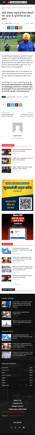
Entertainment (5, 172)
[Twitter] (12, 27)
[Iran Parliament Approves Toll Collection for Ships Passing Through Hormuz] (6, 251)
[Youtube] (23, 427)
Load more (17, 284)
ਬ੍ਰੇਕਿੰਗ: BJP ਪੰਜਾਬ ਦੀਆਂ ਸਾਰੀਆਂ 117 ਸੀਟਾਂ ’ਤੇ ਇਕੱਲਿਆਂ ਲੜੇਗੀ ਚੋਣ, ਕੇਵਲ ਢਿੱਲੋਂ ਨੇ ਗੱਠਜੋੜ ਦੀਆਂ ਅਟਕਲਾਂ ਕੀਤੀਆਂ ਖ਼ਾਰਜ (23, 268)
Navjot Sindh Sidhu (11, 96)
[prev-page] (3, 176)
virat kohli (25, 96)
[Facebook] (8, 27)
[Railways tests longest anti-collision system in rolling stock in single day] (6, 323)
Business (4, 154)
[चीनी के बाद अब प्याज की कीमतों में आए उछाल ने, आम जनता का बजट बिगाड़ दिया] (6, 152)
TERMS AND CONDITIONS (17, 409)
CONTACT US (17, 403)
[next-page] (5, 176)
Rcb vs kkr (19, 96)
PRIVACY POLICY (17, 406)
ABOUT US (17, 400)
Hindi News (8, 7)
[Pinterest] (16, 27)
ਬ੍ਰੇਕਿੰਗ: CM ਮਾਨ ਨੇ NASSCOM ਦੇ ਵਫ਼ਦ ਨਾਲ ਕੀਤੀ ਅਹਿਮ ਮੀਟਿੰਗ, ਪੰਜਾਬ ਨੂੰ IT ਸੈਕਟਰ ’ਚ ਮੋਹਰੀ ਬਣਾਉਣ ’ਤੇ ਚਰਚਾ (22, 259)
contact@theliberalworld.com (16, 416)
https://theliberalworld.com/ (17, 138)
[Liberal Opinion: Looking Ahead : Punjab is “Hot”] (6, 314)
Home (3, 7)
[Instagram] (15, 427)
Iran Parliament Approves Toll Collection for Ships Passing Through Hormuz (22, 250)
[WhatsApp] (20, 27)
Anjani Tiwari (8, 23)
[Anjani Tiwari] (3, 23)
